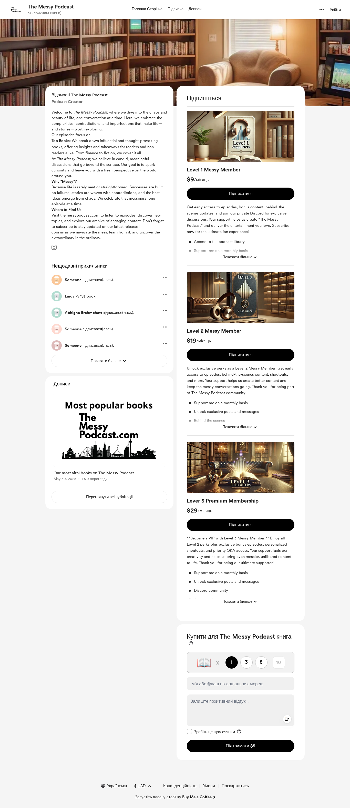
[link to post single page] (109, 438)
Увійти (335, 9)
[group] (240, 188)
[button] (147, 9)
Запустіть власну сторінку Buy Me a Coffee (173, 797)
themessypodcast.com (79, 215)
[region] (241, 353)
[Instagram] (54, 247)
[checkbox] (211, 731)
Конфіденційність (179, 785)
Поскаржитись (235, 785)
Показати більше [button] (237, 257)
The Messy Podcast (51, 7)
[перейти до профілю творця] (15, 9)
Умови (209, 785)
